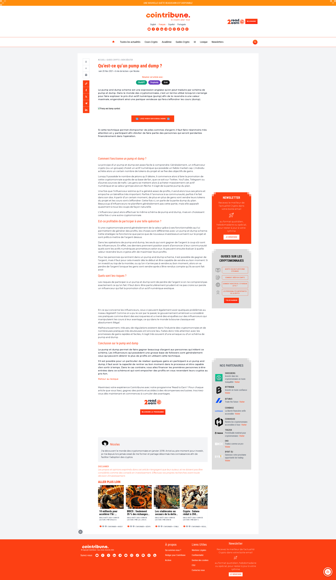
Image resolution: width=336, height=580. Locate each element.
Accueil (101, 60)
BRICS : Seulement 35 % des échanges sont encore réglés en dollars (137, 513)
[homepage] (108, 42)
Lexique (204, 41)
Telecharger (231, 300)
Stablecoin (178, 527)
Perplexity (154, 82)
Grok (166, 82)
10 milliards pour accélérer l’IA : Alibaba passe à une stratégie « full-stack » (110, 513)
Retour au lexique (108, 379)
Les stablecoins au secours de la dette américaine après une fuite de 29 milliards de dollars (165, 513)
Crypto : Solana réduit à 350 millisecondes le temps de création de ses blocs (194, 513)
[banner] (153, 147)
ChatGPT (141, 82)
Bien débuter (127, 60)
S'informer (112, 527)
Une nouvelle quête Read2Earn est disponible (168, 3)
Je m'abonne (231, 237)
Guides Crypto (183, 41)
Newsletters (218, 41)
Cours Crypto (151, 41)
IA (195, 41)
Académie (167, 41)
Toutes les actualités (130, 41)
